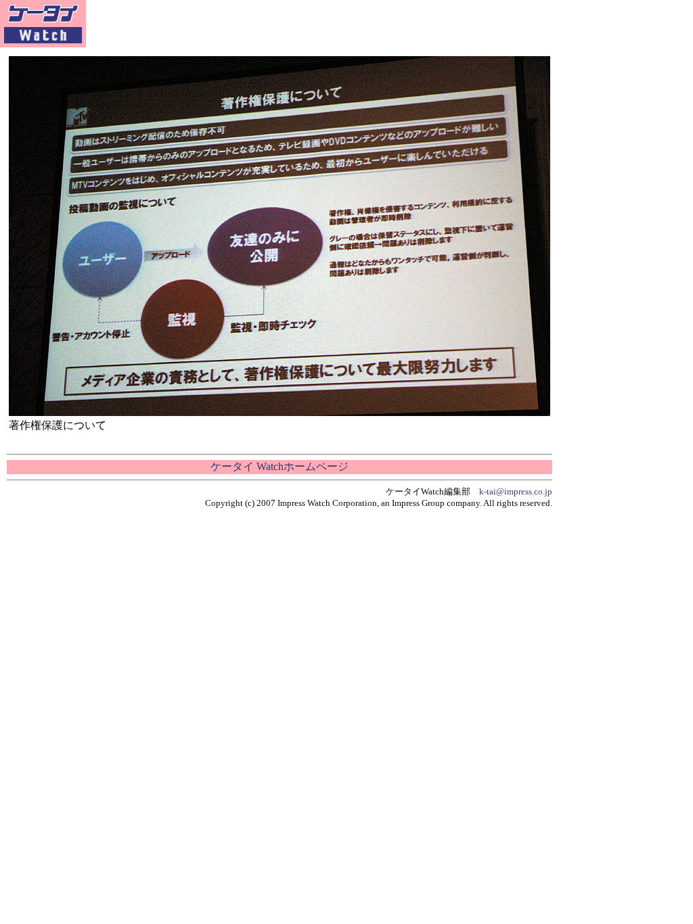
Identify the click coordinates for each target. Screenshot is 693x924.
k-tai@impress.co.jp (515, 491)
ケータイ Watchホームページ (279, 466)
